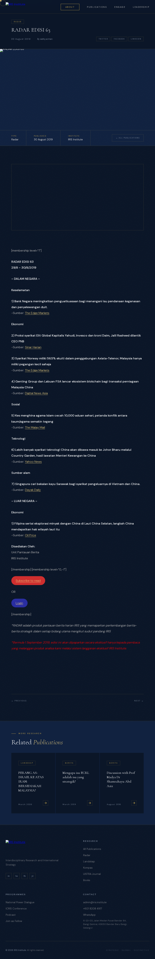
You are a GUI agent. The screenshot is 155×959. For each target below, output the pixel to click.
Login (19, 603)
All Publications (92, 849)
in (9, 876)
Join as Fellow (14, 921)
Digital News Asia (36, 393)
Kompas (88, 867)
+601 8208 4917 (92, 908)
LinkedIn (136, 39)
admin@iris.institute (95, 902)
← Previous (19, 700)
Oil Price (30, 535)
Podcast (11, 914)
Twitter (103, 39)
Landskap (89, 861)
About (70, 7)
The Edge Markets (37, 313)
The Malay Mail (35, 427)
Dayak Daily (33, 490)
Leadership (141, 7)
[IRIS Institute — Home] (15, 6)
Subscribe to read (28, 581)
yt (32, 876)
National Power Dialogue (20, 902)
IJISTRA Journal (92, 874)
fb (25, 876)
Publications (97, 7)
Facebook (119, 39)
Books (86, 880)
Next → (139, 700)
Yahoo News (33, 462)
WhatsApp (89, 914)
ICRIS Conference (16, 908)
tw (17, 876)
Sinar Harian (33, 347)
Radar (86, 855)
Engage (119, 7)
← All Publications (128, 138)
